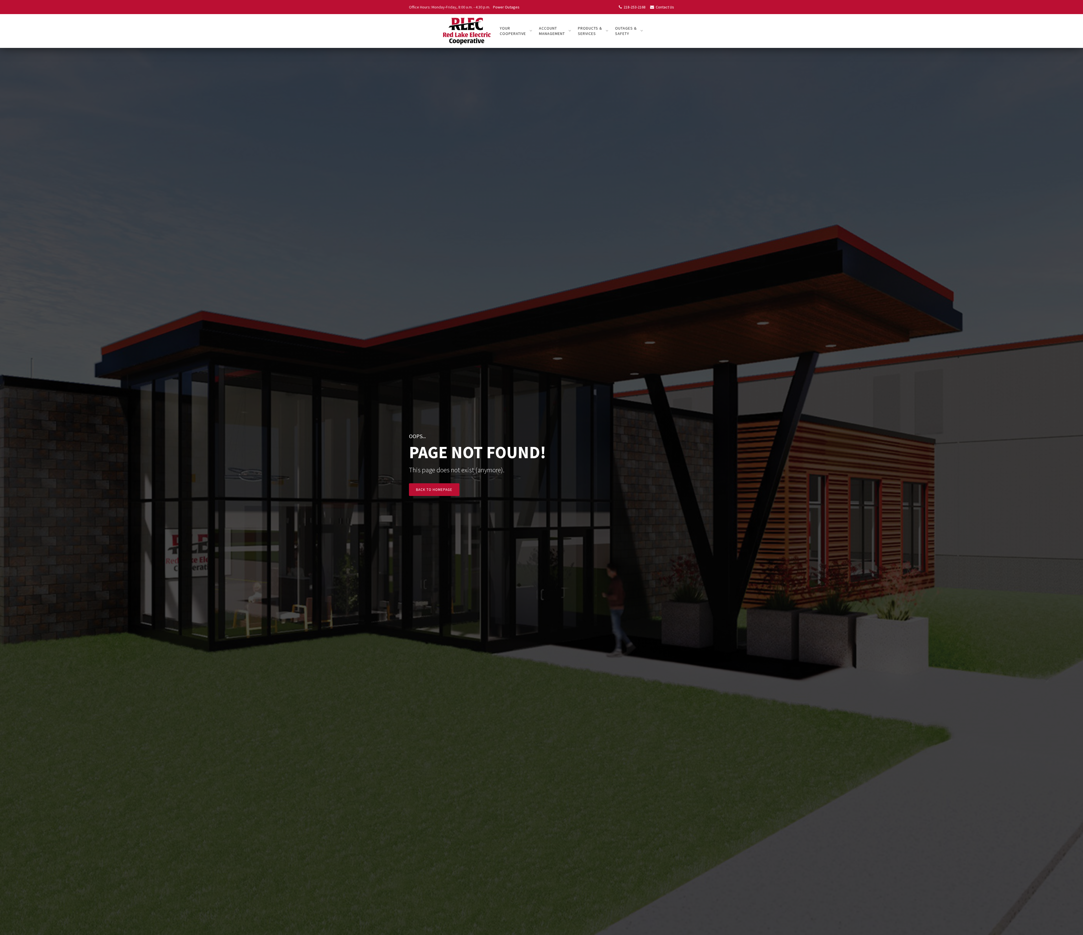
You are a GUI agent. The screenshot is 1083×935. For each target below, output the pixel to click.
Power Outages (506, 7)
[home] (466, 31)
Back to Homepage (434, 489)
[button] (516, 30)
